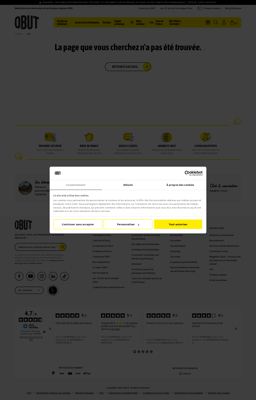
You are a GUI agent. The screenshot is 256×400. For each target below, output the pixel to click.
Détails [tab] (128, 185)
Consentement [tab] (76, 185)
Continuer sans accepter (78, 224)
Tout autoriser (178, 224)
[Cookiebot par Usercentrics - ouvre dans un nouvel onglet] (187, 173)
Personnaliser (126, 224)
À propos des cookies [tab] (180, 185)
